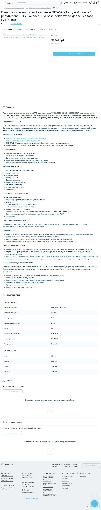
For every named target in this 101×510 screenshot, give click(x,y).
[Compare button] (56, 35)
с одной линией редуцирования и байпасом (38, 8)
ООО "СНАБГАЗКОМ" (16, 24)
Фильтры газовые (48, 487)
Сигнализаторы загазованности (47, 490)
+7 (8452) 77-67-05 (7, 478)
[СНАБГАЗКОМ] (16, 465)
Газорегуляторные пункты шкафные (48, 477)
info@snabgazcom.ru (28, 492)
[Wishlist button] (52, 35)
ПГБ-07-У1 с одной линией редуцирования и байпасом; (26, 138)
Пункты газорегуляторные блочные (14, 8)
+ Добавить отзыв (13, 391)
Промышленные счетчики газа (48, 480)
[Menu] (2, 2)
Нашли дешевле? (55, 43)
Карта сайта (65, 488)
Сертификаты (66, 485)
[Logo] (9, 3)
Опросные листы (67, 483)
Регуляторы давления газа (49, 484)
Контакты (65, 478)
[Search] (61, 3)
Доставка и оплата (67, 476)
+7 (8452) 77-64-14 (7, 481)
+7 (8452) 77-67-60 (7, 476)
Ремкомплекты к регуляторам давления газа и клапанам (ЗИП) (49, 494)
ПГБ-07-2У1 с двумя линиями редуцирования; (23, 140)
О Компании (65, 481)
